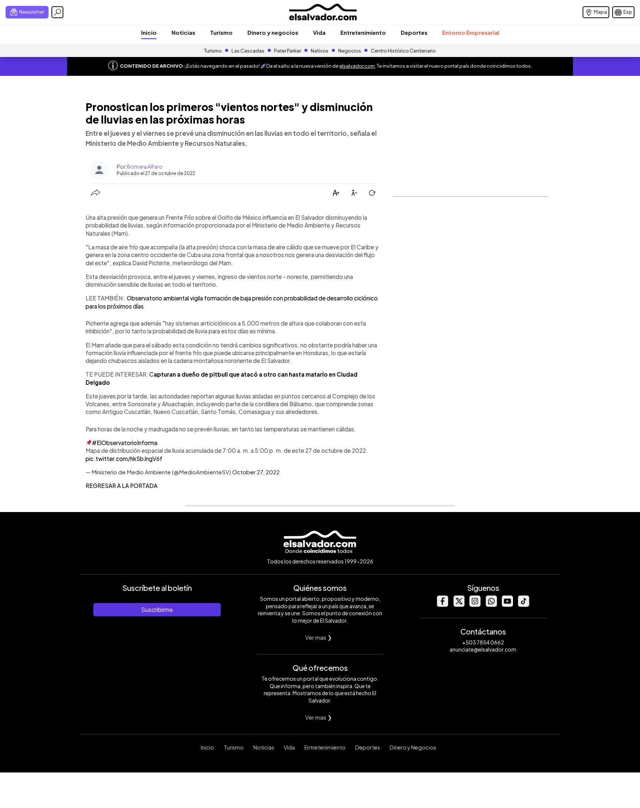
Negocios (349, 51)
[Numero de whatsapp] (491, 604)
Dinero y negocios (272, 32)
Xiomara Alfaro (144, 166)
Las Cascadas (247, 51)
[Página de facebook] (442, 604)
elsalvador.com (357, 66)
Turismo (221, 32)
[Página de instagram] (475, 604)
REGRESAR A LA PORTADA (121, 485)
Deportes (414, 32)
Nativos (320, 51)
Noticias (183, 32)
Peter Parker (288, 51)
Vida (319, 32)
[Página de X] (458, 604)
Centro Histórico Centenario (403, 51)
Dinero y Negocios (413, 747)
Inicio (149, 32)
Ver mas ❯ (318, 637)
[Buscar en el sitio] (57, 12)
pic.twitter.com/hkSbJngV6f (124, 458)
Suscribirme (157, 609)
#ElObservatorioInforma (124, 442)
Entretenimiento (363, 32)
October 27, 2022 (256, 471)
